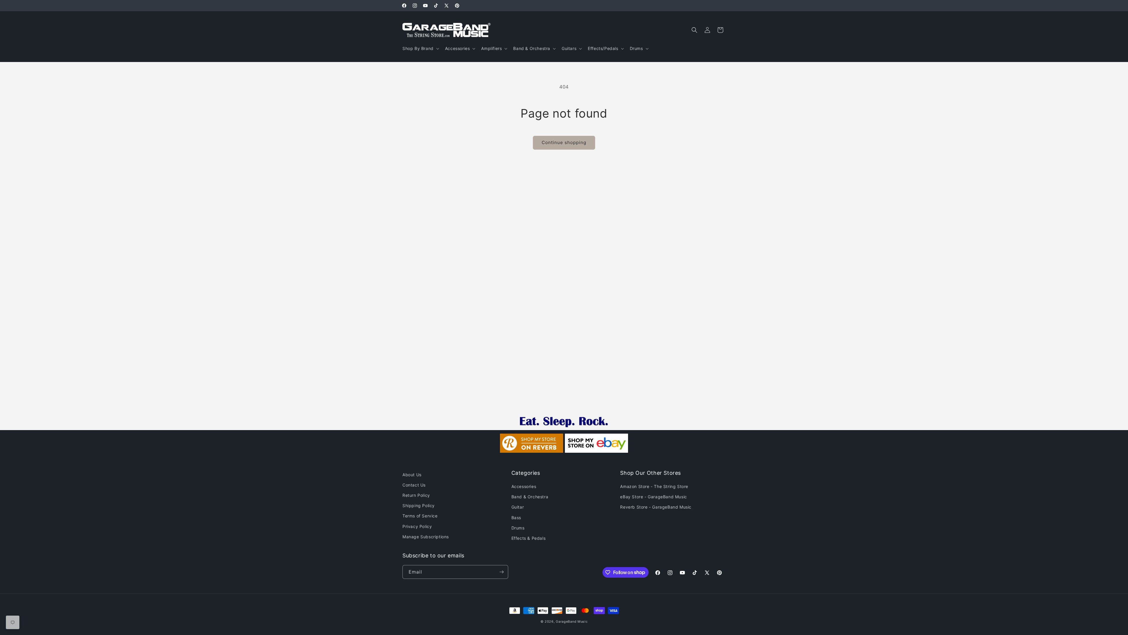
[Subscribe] (501, 572)
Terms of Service (420, 515)
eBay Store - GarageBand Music (653, 496)
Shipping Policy (418, 505)
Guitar (517, 506)
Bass (516, 517)
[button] (420, 48)
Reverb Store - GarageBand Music (655, 506)
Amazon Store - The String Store (654, 486)
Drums (518, 527)
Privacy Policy (417, 526)
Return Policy (416, 495)
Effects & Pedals (528, 538)
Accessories (523, 486)
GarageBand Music (572, 621)
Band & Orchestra (529, 496)
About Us (412, 474)
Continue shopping (564, 142)
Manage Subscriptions (425, 536)
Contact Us (414, 484)
